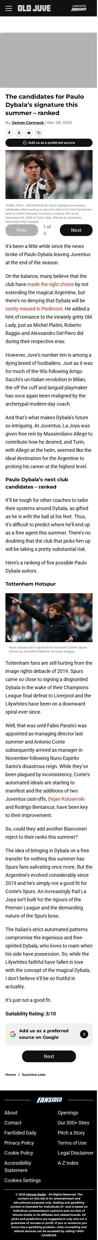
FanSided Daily (20, 1133)
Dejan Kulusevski (66, 799)
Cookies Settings (22, 1180)
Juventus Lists (33, 1075)
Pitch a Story (71, 1133)
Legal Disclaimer (76, 1153)
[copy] (38, 132)
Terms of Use (72, 1143)
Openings (68, 1112)
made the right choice (50, 284)
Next (76, 230)
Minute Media (36, 1194)
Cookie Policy (18, 1153)
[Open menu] (8, 8)
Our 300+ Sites (73, 1123)
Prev (22, 230)
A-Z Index (68, 1163)
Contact (13, 1123)
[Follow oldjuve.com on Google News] (84, 1034)
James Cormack (28, 122)
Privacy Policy (19, 1143)
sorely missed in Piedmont (33, 309)
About (10, 1112)
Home (10, 1075)
